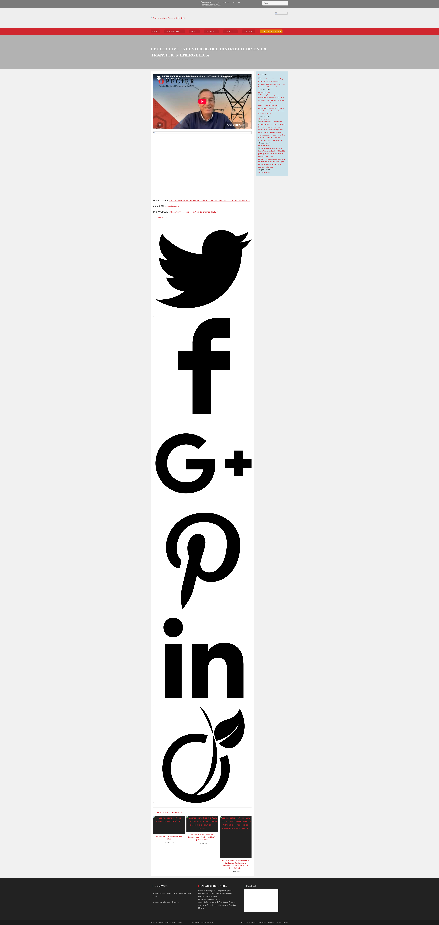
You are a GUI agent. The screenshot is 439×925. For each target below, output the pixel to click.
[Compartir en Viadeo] (203, 802)
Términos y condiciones (209, 2)
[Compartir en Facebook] (203, 414)
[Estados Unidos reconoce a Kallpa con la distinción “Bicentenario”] (272, 80)
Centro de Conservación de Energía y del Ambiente (217, 902)
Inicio (241, 922)
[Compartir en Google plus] (203, 511)
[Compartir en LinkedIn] (203, 705)
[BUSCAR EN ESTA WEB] (275, 3)
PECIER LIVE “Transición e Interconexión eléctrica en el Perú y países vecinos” (202, 837)
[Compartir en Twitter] (203, 316)
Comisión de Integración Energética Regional (215, 891)
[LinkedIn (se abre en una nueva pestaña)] (154, 4)
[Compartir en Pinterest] (203, 608)
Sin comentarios (264, 92)
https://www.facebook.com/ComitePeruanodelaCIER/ (194, 212)
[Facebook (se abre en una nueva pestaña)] (152, 4)
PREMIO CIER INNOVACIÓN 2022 (169, 837)
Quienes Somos (250, 922)
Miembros (271, 922)
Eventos (278, 922)
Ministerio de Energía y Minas (209, 899)
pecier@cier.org (172, 206)
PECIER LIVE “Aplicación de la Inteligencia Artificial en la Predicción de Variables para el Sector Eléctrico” (235, 864)
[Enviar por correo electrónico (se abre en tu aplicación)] (157, 4)
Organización (261, 922)
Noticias (285, 922)
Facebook (251, 886)
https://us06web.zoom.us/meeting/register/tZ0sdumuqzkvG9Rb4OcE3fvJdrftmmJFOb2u (209, 200)
